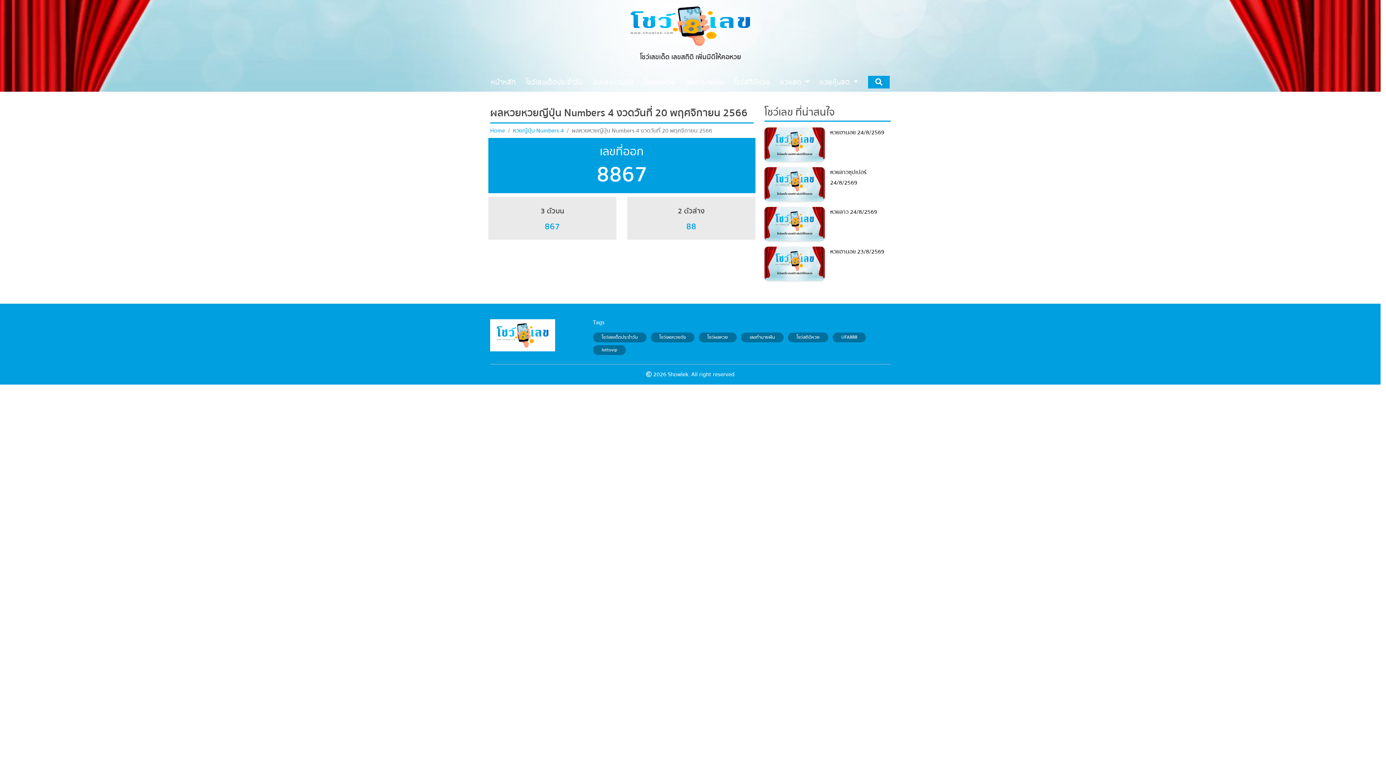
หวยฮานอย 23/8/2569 (857, 251)
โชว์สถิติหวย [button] (752, 82)
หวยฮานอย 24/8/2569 (857, 132)
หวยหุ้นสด (836, 82)
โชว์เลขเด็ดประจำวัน (620, 337)
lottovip (609, 350)
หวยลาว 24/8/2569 (853, 212)
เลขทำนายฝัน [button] (704, 82)
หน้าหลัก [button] (503, 82)
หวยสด (791, 82)
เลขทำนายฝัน (762, 337)
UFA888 (849, 337)
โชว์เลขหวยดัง (672, 337)
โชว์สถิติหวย (808, 337)
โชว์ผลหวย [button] (659, 82)
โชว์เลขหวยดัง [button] (613, 82)
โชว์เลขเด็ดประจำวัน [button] (554, 82)
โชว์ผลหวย (717, 337)
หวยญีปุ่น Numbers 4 (538, 130)
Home (497, 130)
